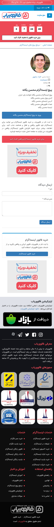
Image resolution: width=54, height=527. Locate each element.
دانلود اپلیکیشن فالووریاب (29, 309)
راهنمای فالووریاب (43, 475)
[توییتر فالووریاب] (27, 335)
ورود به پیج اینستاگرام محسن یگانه (27, 115)
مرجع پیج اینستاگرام (14, 485)
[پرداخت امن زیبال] (45, 398)
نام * (50, 189)
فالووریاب (21, 521)
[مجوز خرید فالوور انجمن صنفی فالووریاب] (27, 380)
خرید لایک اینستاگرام (41, 454)
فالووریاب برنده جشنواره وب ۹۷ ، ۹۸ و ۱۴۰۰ (27, 2)
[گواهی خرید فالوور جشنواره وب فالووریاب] (27, 398)
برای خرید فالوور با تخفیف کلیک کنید (27, 37)
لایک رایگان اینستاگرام (14, 454)
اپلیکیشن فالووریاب (15, 491)
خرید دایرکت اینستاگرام (40, 464)
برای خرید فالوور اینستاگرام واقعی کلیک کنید (27, 139)
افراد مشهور (37, 77)
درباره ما (46, 491)
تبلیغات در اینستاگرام (41, 443)
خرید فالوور (17, 517)
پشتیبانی (46, 485)
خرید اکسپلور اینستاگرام (40, 449)
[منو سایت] (49, 15)
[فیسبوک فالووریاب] (34, 335)
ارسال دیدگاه (45, 222)
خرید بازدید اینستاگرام (41, 459)
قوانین (47, 480)
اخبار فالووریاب (17, 480)
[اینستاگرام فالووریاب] (41, 335)
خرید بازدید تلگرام (15, 443)
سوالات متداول (16, 496)
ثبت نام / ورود (42, 7)
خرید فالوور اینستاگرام (27, 253)
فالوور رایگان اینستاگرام (13, 449)
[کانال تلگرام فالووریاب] (20, 335)
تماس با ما (45, 496)
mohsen (43, 80)
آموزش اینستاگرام (15, 475)
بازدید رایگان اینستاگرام (13, 459)
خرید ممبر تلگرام (16, 438)
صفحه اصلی (47, 45)
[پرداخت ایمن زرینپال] (9, 380)
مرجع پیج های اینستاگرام (30, 45)
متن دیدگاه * (47, 199)
